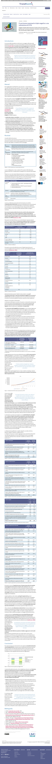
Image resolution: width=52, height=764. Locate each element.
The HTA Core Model (15, 723)
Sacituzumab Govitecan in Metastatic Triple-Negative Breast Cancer (20, 715)
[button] (47, 14)
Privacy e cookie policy (4, 756)
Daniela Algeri (21, 32)
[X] (39, 183)
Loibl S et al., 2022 (31, 619)
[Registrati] (42, 41)
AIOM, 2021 (11, 46)
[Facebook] (46, 0)
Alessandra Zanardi (43, 32)
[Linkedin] (43, 0)
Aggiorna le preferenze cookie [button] (5, 757)
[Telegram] (47, 0)
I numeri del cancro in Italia (13, 711)
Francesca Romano (38, 32)
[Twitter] (45, 0)
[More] (44, 183)
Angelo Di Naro (25, 32)
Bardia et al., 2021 (17, 217)
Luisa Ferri (29, 32)
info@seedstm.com (3, 752)
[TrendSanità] (26, 3)
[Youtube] (48, 0)
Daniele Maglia (33, 32)
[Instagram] (49, 0)
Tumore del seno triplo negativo (14, 712)
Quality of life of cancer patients (21, 721)
